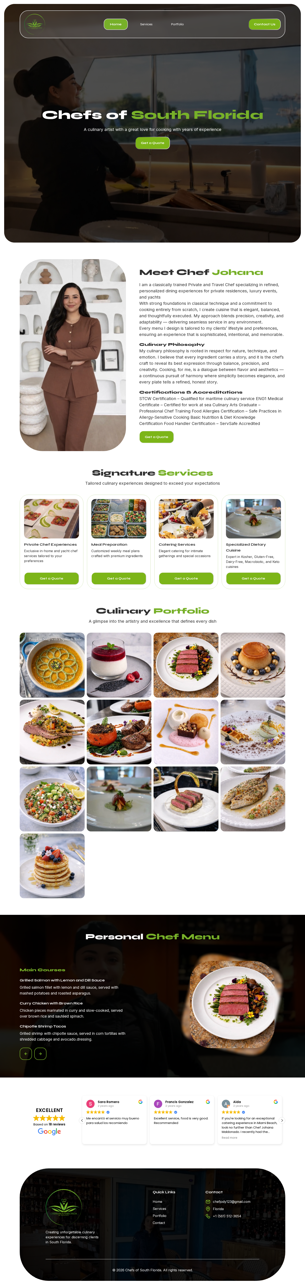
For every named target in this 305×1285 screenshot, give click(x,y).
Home (116, 24)
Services (146, 24)
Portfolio (177, 24)
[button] (26, 1054)
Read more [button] (162, 1138)
